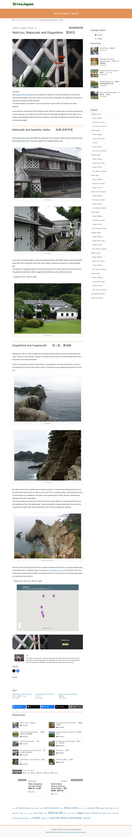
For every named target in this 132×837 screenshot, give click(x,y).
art (16, 808)
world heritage (75, 818)
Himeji (117, 808)
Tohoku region (95, 130)
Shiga (26, 818)
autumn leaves (24, 808)
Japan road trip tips (97, 298)
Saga (104, 813)
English (100, 35)
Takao (30, 818)
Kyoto (41, 813)
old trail (94, 813)
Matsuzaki (25, 138)
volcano (64, 818)
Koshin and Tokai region (98, 191)
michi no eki (55, 812)
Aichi (13, 808)
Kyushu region (95, 273)
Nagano (80, 813)
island (25, 813)
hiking (34, 773)
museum (73, 813)
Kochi (36, 813)
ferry (83, 808)
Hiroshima (15, 813)
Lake (45, 813)
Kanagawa (30, 813)
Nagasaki (88, 813)
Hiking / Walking (97, 118)
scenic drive (115, 813)
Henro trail (108, 808)
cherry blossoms (51, 808)
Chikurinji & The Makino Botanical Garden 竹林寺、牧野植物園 (109, 61)
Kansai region (95, 212)
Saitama (108, 813)
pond (99, 813)
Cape (41, 808)
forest (86, 808)
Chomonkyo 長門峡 (62, 750)
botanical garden (35, 808)
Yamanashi (87, 818)
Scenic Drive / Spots (76, 28)
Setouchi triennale (18, 818)
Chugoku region (96, 232)
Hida (114, 808)
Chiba (61, 808)
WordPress (55, 832)
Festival (94, 142)
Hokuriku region (96, 155)
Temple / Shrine (97, 147)
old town (41, 773)
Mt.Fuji (68, 813)
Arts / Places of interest (99, 126)
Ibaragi (21, 813)
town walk (27, 773)
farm (80, 808)
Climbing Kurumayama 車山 (29, 741)
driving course (71, 808)
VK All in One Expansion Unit (78, 832)
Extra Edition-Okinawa (98, 294)
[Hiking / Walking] (19, 786)
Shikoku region (95, 253)
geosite (48, 773)
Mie (64, 813)
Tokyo (47, 818)
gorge (102, 808)
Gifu (97, 808)
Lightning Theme (65, 832)
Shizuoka (55, 773)
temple (36, 817)
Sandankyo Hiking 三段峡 (64, 759)
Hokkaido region (96, 114)
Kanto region (95, 175)
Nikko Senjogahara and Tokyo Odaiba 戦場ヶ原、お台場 (35, 786)
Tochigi (43, 818)
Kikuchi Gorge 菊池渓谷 (27, 723)
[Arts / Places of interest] (76, 786)
